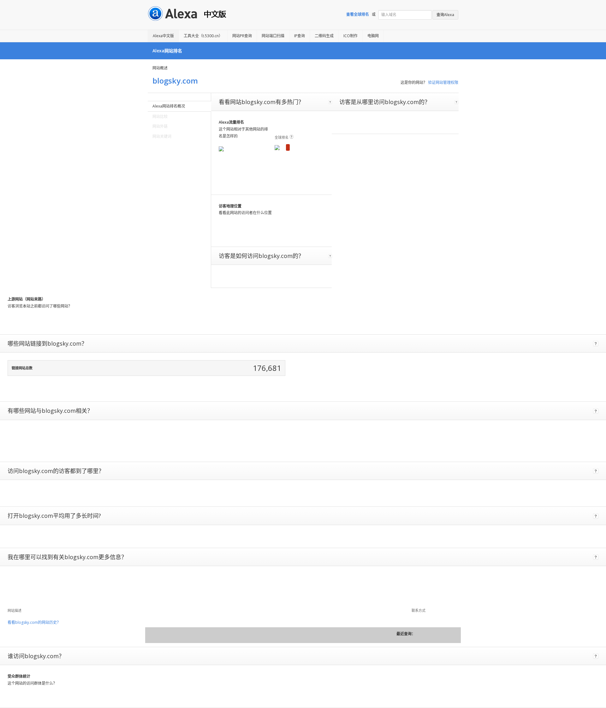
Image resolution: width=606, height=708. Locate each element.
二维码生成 (324, 35)
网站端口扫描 (273, 35)
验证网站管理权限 (443, 82)
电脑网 (373, 35)
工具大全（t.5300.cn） (203, 35)
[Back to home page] (175, 13)
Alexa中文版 (163, 35)
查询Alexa (445, 14)
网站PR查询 (242, 35)
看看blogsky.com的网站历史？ (34, 622)
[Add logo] (19, 588)
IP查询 (299, 35)
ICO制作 (350, 35)
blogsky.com (175, 80)
